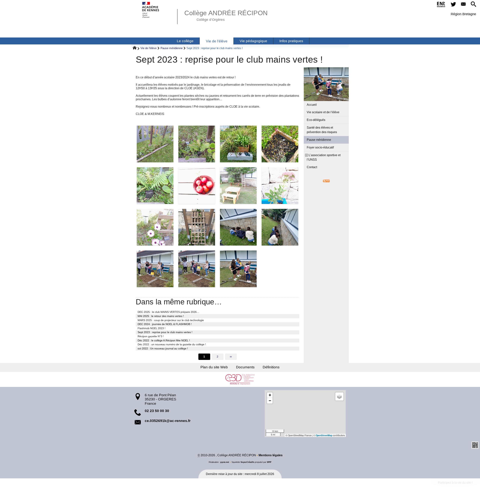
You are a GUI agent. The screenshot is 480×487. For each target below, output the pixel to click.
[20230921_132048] (238, 227)
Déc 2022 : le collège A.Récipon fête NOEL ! (164, 340)
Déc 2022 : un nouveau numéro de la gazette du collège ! (172, 344)
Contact (312, 167)
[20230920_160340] (155, 227)
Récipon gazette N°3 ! (151, 336)
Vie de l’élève (148, 48)
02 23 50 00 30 (157, 411)
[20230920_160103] (155, 185)
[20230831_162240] (196, 144)
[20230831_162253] (238, 144)
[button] (473, 4)
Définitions (271, 367)
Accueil (312, 104)
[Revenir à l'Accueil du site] (136, 48)
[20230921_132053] (280, 227)
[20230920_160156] (196, 185)
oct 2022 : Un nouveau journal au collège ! (163, 348)
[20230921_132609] (238, 268)
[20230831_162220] (155, 144)
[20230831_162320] (280, 144)
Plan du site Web (214, 367)
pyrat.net (224, 462)
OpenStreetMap (324, 435)
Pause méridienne (171, 48)
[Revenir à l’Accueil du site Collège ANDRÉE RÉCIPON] (151, 10)
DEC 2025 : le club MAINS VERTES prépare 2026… (168, 311)
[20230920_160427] (196, 227)
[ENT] (441, 5)
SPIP (269, 462)
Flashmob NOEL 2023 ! (151, 328)
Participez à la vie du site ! (455, 482)
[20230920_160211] (238, 185)
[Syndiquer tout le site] (326, 180)
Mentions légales (271, 455)
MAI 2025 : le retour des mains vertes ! (161, 316)
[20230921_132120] (155, 268)
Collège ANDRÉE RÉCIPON (226, 15)
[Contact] (463, 4)
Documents (245, 367)
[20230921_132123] (196, 268)
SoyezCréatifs (247, 462)
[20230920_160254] (280, 185)
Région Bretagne (463, 14)
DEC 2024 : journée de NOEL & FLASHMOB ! (165, 324)
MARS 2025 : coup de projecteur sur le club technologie (171, 320)
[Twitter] (453, 4)
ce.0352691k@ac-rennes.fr (167, 421)
